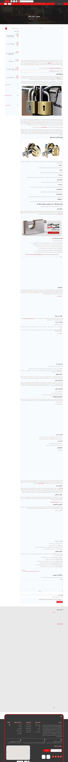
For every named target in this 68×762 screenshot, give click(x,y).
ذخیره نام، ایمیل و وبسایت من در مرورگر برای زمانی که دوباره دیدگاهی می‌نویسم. (50, 599)
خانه (38, 18)
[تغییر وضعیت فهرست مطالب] (60, 71)
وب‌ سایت (39, 591)
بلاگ (36, 18)
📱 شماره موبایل (60, 595)
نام (62, 591)
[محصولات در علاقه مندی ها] (14, 1)
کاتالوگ (10, 3)
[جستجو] (19, 1)
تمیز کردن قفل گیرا (11, 61)
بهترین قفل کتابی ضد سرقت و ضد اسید (36, 254)
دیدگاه (61, 579)
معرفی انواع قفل (60, 624)
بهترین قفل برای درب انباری (10, 77)
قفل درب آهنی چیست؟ (54, 502)
